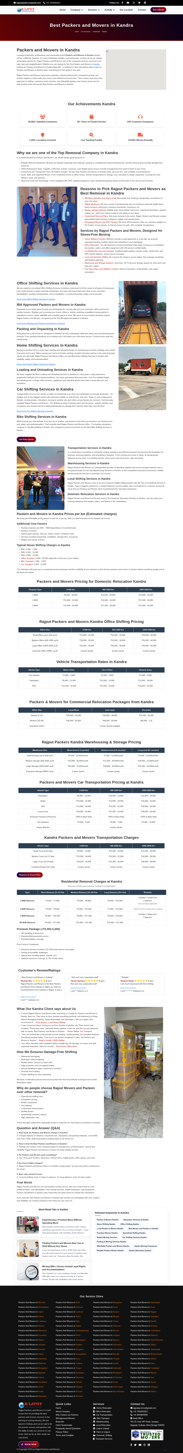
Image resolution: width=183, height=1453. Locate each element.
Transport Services (104, 1439)
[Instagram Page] (144, 1445)
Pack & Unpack (103, 1432)
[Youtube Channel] (140, 1445)
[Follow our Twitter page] (139, 3)
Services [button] (92, 10)
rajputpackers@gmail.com (144, 1408)
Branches (60, 1421)
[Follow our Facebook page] (122, 3)
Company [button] (75, 10)
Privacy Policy (62, 1432)
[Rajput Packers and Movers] (147, 1435)
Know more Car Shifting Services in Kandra (35, 411)
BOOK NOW (30, 1444)
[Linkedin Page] (149, 1445)
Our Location (126, 10)
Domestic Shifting (104, 1435)
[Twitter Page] (135, 1445)
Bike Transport (103, 1418)
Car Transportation (104, 1415)
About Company (63, 1411)
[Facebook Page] (131, 1445)
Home (63, 10)
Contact (142, 10)
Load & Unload (102, 1428)
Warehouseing (102, 1421)
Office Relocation (103, 1411)
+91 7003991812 (52, 3)
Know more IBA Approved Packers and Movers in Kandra (41, 323)
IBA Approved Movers (65, 1418)
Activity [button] (108, 10)
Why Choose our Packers (67, 1415)
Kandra (97, 64)
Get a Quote (158, 10)
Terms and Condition (65, 1435)
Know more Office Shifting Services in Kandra (36, 299)
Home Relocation (104, 1408)
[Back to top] (165, 1450)
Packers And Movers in (31, 1302)
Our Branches (85, 31)
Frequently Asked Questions (68, 1428)
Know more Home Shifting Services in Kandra (36, 364)
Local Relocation (103, 1425)
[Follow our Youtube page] (128, 3)
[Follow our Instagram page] (134, 3)
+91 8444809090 (140, 1415)
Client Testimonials (64, 1425)
